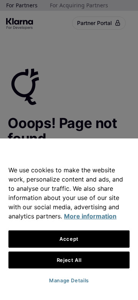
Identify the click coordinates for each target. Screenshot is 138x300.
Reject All (69, 260)
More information (90, 216)
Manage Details (69, 280)
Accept (69, 239)
